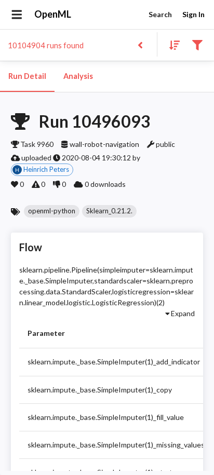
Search (160, 14)
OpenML (52, 14)
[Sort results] (171, 44)
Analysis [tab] (78, 76)
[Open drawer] (17, 14)
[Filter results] (197, 44)
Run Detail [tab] (27, 76)
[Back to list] (140, 44)
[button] (51, 211)
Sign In (193, 14)
